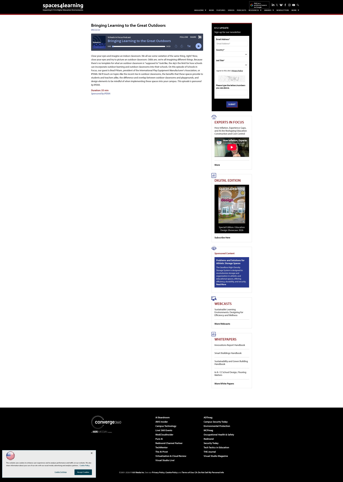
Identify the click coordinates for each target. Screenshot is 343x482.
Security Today (211, 443)
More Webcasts (222, 323)
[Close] (92, 453)
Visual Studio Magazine (216, 456)
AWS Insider (161, 421)
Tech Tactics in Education (216, 447)
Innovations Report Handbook (230, 345)
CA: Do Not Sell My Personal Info (209, 472)
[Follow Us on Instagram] (289, 5)
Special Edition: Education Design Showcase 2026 (232, 229)
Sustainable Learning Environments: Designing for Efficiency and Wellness (229, 312)
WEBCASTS (223, 303)
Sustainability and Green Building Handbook (231, 363)
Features (221, 10)
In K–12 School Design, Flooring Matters (230, 374)
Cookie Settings (61, 472)
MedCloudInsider (164, 434)
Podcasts (241, 10)
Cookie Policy (171, 472)
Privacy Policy (237, 70)
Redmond (209, 438)
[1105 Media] (107, 446)
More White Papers (224, 383)
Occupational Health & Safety (219, 434)
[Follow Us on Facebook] (285, 5)
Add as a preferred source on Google (260, 5)
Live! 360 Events (163, 430)
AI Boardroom (162, 417)
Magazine (199, 10)
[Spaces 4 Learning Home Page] (63, 7)
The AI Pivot (161, 451)
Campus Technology (165, 426)
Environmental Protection (217, 426)
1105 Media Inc (137, 472)
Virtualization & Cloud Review (170, 456)
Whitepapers (225, 339)
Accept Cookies (83, 472)
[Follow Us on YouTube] (293, 5)
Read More (221, 284)
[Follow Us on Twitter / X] (277, 5)
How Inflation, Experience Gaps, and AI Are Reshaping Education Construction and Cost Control (231, 130)
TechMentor (161, 447)
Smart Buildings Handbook (228, 353)
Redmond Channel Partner (168, 443)
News (211, 10)
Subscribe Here (222, 237)
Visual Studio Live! (165, 460)
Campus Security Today (216, 421)
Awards (267, 10)
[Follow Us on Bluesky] (281, 5)
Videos (231, 10)
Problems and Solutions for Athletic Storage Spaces (230, 262)
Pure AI (159, 438)
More (294, 10)
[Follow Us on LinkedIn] (273, 4)
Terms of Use (188, 472)
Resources (254, 10)
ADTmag (208, 417)
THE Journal (210, 451)
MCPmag (208, 430)
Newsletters (283, 10)
